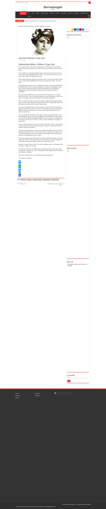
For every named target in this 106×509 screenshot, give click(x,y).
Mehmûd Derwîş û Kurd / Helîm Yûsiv (54, 184)
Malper (20, 26)
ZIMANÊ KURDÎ (44, 13)
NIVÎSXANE (63, 13)
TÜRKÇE (29, 16)
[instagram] (81, 3)
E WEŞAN (51, 13)
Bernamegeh (53, 7)
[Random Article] (89, 16)
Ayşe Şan (23, 179)
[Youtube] (79, 3)
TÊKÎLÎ (26, 2)
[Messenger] (41, 168)
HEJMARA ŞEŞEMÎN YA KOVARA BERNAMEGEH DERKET (40, 21)
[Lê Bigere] (90, 3)
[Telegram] (41, 171)
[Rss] (75, 3)
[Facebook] (76, 3)
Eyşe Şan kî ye (47, 179)
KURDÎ (25, 26)
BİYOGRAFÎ (23, 13)
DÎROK (37, 13)
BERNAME (76, 13)
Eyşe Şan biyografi (37, 179)
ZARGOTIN (70, 13)
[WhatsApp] (41, 166)
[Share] (41, 175)
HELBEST (57, 13)
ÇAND (28, 13)
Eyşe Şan (29, 179)
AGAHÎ (17, 2)
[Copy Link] (41, 173)
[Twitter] (78, 3)
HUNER (33, 13)
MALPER (18, 13)
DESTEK (22, 2)
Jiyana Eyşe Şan (55, 179)
